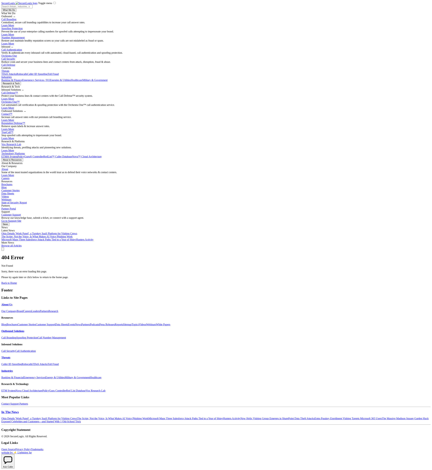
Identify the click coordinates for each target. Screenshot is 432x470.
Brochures (6, 184)
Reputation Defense (13, 123)
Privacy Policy (23, 449)
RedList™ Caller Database (57, 156)
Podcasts (94, 324)
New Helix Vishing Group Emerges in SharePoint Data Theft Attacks (277, 418)
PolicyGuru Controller (54, 390)
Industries (6, 77)
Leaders (35, 311)
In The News (10, 412)
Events (71, 324)
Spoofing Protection (12, 28)
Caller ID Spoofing (37, 74)
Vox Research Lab (11, 144)
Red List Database (76, 390)
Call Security (8, 58)
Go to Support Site (11, 220)
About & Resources (12, 160)
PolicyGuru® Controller (30, 156)
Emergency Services (34, 377)
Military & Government (94, 80)
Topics (135, 324)
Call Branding (8, 19)
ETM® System (9, 156)
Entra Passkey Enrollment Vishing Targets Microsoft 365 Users (348, 418)
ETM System (8, 390)
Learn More (7, 25)
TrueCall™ (7, 132)
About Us (6, 304)
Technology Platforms (13, 153)
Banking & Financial (12, 377)
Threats (5, 71)
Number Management (13, 37)
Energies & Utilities (60, 80)
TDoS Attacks (9, 74)
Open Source (8, 449)
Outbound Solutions (12, 331)
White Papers (163, 324)
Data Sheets (7, 193)
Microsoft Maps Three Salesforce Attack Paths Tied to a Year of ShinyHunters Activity (47, 239)
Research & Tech (11, 83)
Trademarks (37, 449)
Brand (20, 311)
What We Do (9, 10)
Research (53, 311)
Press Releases (107, 324)
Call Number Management (52, 337)
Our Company (9, 311)
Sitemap (127, 324)
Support (14, 403)
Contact (6, 114)
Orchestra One (9, 55)
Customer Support (11, 214)
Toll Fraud (53, 74)
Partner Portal (8, 208)
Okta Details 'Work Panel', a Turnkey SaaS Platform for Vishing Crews (39, 233)
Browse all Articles (11, 245)
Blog (4, 187)
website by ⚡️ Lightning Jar (16, 452)
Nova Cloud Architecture (29, 390)
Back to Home (9, 282)
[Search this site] (2, 249)
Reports (119, 324)
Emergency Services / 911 (36, 80)
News (5, 224)
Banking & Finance (11, 80)
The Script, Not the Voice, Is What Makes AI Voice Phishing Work (37, 236)
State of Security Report (14, 202)
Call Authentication (11, 49)
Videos (5, 196)
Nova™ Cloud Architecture (87, 156)
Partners (44, 311)
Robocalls (22, 74)
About (4, 169)
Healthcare (76, 80)
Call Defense (8, 64)
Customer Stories (10, 190)
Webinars (6, 199)
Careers (5, 178)
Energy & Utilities (55, 377)
